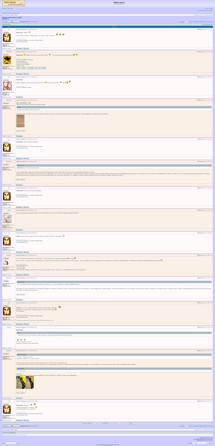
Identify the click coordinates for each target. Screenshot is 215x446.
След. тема (210, 24)
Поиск (211, 8)
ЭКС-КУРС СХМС (20, 266)
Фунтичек (9, 327)
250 (194, 21)
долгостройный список (22, 41)
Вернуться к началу (7, 48)
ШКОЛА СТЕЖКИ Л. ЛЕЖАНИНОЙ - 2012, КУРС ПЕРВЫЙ (31, 67)
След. (211, 21)
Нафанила (9, 255)
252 (198, 21)
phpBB (101, 444)
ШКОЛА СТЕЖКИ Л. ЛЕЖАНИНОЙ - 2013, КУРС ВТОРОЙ (31, 68)
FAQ (207, 8)
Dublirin (12, 429)
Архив (16, 429)
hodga (9, 210)
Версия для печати (7, 24)
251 (196, 21)
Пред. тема (204, 24)
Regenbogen (8, 100)
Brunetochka (8, 51)
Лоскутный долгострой (11, 17)
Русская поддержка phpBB (107, 445)
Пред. (190, 21)
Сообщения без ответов (7, 13)
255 (204, 21)
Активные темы (16, 13)
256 (206, 21)
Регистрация (10, 8)
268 (209, 21)
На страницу (182, 21)
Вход (4, 8)
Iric (8, 18)
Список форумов (6, 429)
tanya (9, 29)
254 (202, 21)
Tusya (9, 76)
